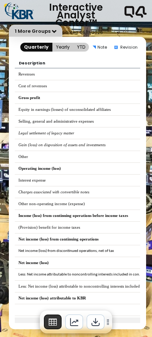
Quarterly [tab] (36, 47)
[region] (76, 321)
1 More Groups (33, 31)
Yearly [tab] (63, 47)
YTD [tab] (81, 47)
